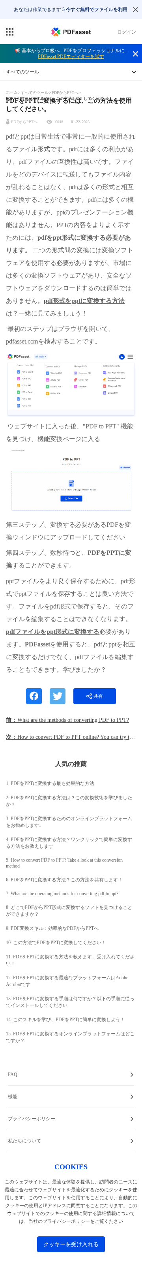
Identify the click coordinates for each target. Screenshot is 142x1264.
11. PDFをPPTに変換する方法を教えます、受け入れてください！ (70, 960)
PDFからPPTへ (64, 92)
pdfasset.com (22, 341)
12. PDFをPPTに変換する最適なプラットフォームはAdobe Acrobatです (67, 981)
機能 (12, 1096)
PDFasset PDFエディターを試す (71, 56)
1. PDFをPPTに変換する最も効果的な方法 (50, 783)
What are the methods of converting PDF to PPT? (73, 720)
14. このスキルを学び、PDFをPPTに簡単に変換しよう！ (65, 1019)
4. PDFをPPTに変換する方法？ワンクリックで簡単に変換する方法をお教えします (69, 843)
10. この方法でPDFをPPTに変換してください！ (56, 942)
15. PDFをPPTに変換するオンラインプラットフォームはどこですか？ (70, 1037)
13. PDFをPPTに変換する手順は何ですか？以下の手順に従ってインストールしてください (70, 1002)
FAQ (12, 1074)
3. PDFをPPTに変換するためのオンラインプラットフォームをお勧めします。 (69, 822)
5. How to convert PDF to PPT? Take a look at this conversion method (64, 863)
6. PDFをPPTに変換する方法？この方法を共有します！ (64, 880)
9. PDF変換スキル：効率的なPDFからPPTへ (52, 928)
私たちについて (24, 1141)
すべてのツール (35, 92)
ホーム (12, 92)
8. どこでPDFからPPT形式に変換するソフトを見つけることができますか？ (69, 911)
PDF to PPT (101, 426)
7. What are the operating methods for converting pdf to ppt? (62, 893)
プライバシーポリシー (31, 1118)
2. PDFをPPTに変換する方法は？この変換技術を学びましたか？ (69, 801)
